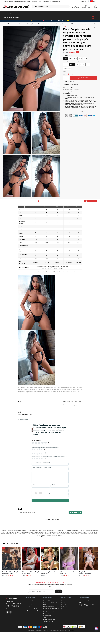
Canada (82, 64)
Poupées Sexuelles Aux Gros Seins (68, 532)
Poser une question (75, 512)
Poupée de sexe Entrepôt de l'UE (74, 533)
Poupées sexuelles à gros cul (85, 532)
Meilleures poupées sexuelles (32, 610)
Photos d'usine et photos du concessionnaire (49, 614)
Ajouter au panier (83, 78)
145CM (70, 58)
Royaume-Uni (67, 68)
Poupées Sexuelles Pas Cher (32, 608)
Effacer (65, 71)
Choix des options (11, 578)
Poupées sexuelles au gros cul (35, 532)
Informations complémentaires (24, 201)
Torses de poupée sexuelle (32, 602)
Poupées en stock (23, 24)
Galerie (5, 201)
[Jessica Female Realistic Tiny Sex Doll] (94, 27)
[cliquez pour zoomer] (31, 68)
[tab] (5, 201)
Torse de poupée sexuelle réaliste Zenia (48, 572)
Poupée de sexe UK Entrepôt (37, 24)
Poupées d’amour (30, 533)
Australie (66, 64)
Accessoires (28, 606)
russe (87, 64)
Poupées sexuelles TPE (57, 535)
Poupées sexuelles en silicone (43, 535)
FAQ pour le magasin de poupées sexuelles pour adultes (86, 605)
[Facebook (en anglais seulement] (7, 612)
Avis (37, 201)
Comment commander (66, 604)
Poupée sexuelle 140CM (23, 530)
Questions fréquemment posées (68, 606)
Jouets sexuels (29, 604)
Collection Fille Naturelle (41, 533)
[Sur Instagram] (10, 612)
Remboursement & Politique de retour (50, 603)
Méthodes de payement (48, 606)
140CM (65, 58)
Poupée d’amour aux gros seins (51, 532)
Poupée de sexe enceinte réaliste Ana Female (86, 572)
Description (12, 201)
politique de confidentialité (49, 619)
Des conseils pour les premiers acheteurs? (42, 467)
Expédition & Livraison (48, 600)
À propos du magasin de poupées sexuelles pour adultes (51, 609)
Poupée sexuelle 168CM (73, 530)
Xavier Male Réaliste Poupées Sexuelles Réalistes (10, 572)
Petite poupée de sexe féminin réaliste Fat (68, 572)
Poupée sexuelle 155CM (48, 530)
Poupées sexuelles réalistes (18, 533)
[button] (94, 15)
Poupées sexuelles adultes (20, 532)
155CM (75, 58)
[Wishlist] (18, 549)
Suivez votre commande (66, 600)
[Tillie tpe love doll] (96, 27)
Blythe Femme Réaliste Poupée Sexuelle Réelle (31, 572)
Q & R (41, 201)
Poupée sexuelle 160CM (61, 530)
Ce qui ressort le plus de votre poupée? (41, 462)
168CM (85, 58)
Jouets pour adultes (52, 537)
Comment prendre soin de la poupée (85, 601)
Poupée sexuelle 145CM (36, 530)
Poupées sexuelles (12, 24)
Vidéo (44, 617)
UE (77, 64)
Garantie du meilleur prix (48, 611)
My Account (75, 7)
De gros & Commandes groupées (68, 608)
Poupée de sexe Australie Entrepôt (57, 533)
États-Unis (72, 64)
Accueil (5, 24)
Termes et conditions (48, 621)
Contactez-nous (85, 7)
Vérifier (95, 7)
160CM (80, 58)
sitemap (72, 630)
